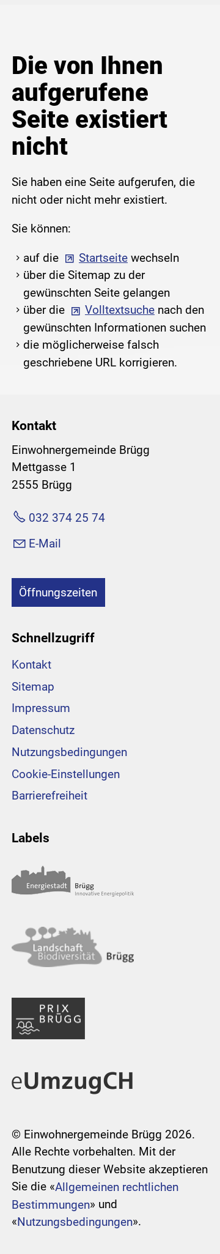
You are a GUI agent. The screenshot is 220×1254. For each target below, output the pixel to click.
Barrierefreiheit (49, 795)
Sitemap (33, 687)
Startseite (103, 258)
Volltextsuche (120, 310)
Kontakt (31, 665)
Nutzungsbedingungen (69, 752)
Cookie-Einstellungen (66, 774)
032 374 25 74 (67, 518)
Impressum (41, 708)
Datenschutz (43, 730)
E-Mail (45, 543)
